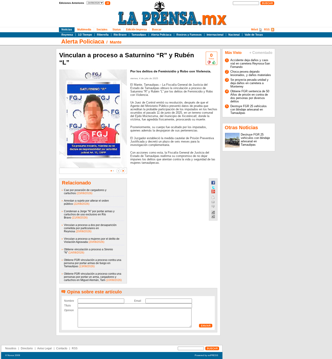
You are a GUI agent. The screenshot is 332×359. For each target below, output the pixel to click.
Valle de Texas (254, 34)
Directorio (27, 348)
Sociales (102, 29)
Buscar (156, 29)
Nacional (234, 34)
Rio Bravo (120, 34)
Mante (116, 42)
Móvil (254, 29)
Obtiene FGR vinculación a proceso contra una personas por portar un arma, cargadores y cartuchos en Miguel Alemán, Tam (92, 277)
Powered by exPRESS (206, 355)
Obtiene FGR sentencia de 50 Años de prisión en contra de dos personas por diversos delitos (249, 96)
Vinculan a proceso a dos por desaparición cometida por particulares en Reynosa (90, 228)
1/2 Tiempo (85, 34)
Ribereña (103, 34)
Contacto (61, 348)
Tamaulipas (138, 34)
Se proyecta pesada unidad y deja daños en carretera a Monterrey (249, 83)
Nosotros (10, 348)
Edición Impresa (136, 29)
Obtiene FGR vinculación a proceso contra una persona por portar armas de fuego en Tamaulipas (92, 263)
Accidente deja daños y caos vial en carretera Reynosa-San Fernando (250, 63)
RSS (267, 29)
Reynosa (67, 34)
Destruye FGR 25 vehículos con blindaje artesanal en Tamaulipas (248, 109)
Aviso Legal (44, 348)
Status (116, 29)
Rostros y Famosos (189, 34)
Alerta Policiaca (161, 34)
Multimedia (84, 29)
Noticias (66, 29)
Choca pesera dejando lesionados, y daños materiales (250, 73)
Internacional (215, 34)
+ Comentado (260, 53)
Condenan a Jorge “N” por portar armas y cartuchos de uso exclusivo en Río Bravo (89, 214)
